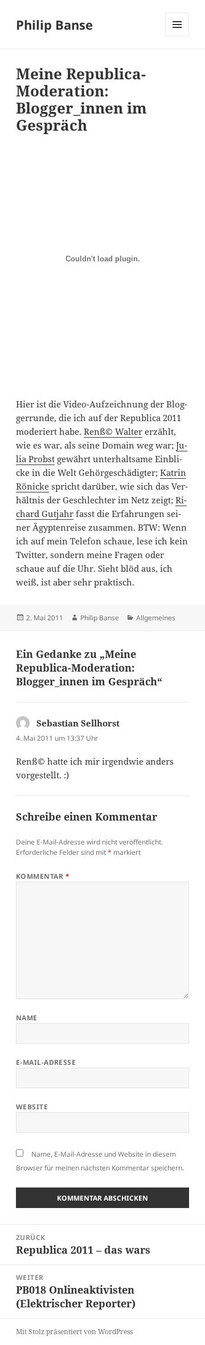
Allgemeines (155, 618)
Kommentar (42, 876)
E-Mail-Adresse (46, 1062)
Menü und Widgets (177, 36)
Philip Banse (54, 24)
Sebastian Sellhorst (78, 723)
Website (32, 1107)
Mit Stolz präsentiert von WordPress (74, 1331)
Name (27, 1018)
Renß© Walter (113, 431)
